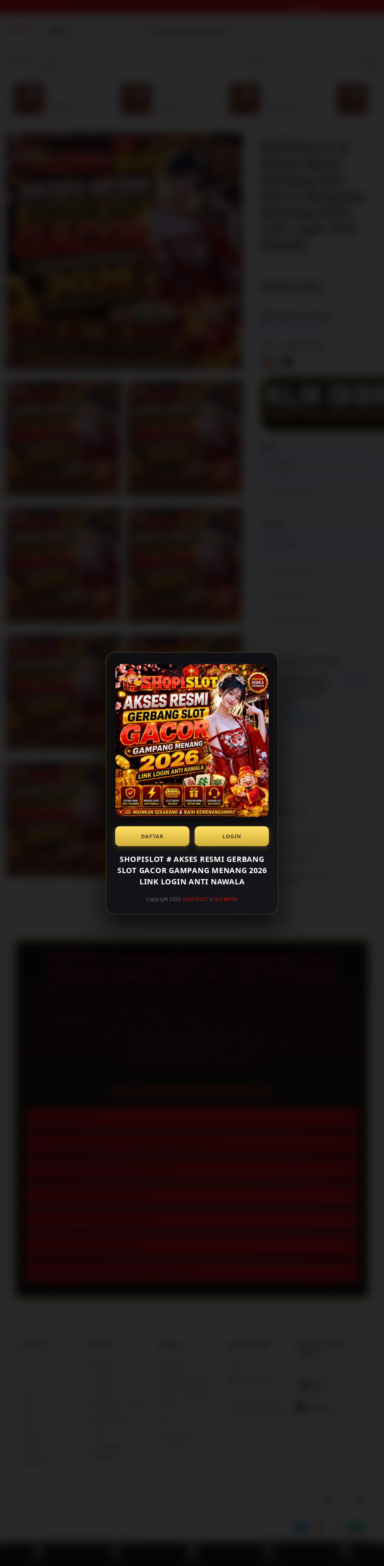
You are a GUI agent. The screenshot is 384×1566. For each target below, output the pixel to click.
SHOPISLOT (195, 899)
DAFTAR (152, 836)
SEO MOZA (225, 899)
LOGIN (231, 836)
